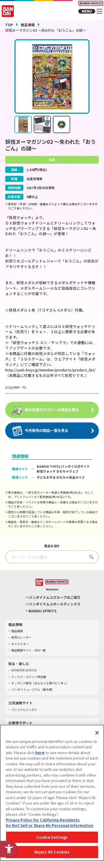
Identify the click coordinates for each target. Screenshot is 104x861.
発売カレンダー (21, 637)
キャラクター (20, 644)
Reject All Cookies (51, 852)
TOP (9, 24)
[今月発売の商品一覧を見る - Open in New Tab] (52, 430)
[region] (52, 793)
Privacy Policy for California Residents (43, 820)
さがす (90, 557)
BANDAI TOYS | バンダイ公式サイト (63, 466)
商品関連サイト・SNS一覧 (28, 650)
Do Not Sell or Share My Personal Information (49, 825)
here (39, 752)
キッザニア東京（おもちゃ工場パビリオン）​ (40, 683)
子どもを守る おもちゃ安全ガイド (61, 477)
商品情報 (28, 24)
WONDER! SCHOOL (24, 670)
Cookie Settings (52, 837)
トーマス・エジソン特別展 (28, 677)
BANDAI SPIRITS (43, 611)
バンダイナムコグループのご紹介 (55, 597)
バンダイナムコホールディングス (55, 604)
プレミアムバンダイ (24, 710)
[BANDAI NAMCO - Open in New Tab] (56, 582)
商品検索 (17, 631)
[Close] (97, 732)
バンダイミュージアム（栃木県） (33, 690)
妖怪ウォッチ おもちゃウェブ (58, 471)
